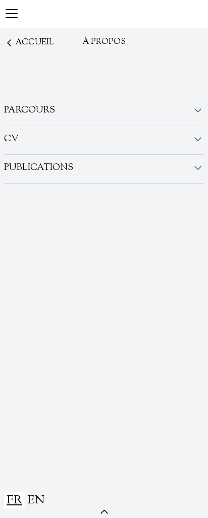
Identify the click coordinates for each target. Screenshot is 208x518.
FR (14, 500)
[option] (36, 500)
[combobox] (14, 500)
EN (36, 500)
